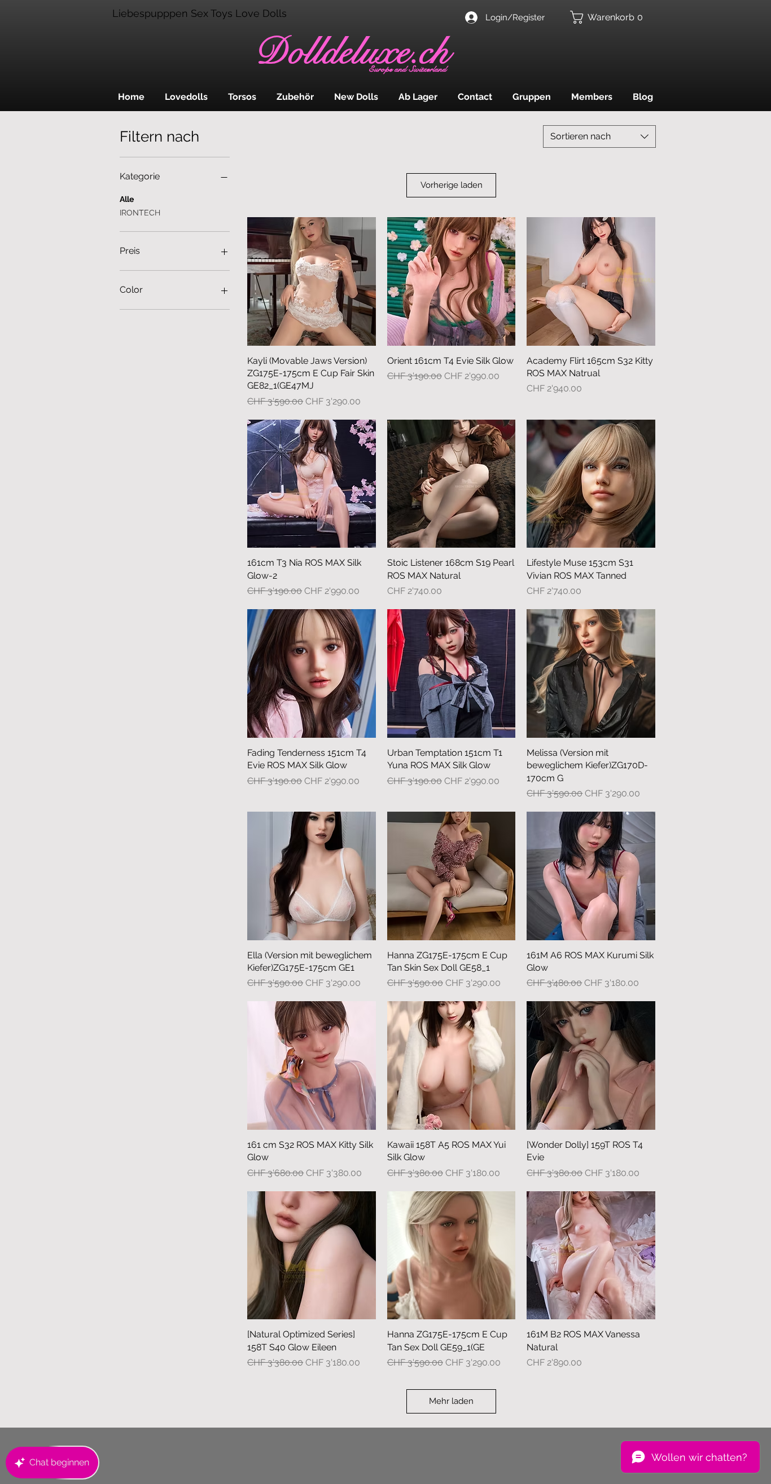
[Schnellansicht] (311, 281)
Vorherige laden (451, 185)
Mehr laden (451, 1401)
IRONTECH (140, 212)
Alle (127, 199)
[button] (609, 17)
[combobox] (599, 136)
